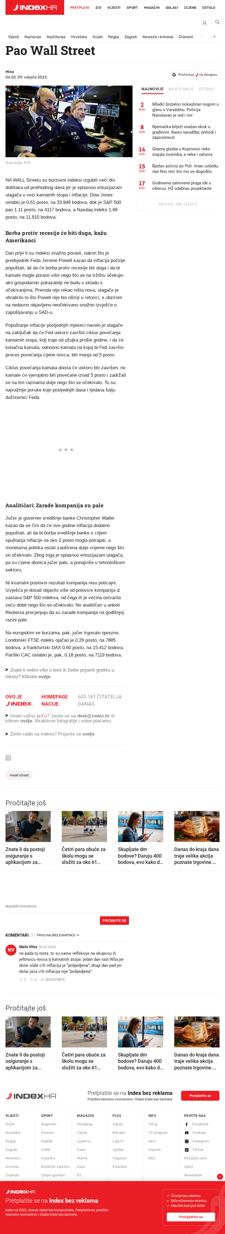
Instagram (200, 1141)
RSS (151, 1158)
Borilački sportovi (55, 1167)
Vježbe (118, 1150)
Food (81, 1150)
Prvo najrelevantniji (56, 935)
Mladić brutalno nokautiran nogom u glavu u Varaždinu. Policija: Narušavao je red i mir (185, 110)
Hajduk (47, 1141)
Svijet (97, 37)
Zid (98, 8)
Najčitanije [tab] (181, 89)
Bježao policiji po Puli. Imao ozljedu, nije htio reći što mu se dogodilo (185, 169)
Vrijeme (154, 1150)
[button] (12, 825)
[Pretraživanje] (215, 23)
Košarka (48, 1158)
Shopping (84, 1124)
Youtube (199, 1133)
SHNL (46, 1150)
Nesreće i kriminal (157, 37)
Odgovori (120, 1158)
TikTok (198, 1150)
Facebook (200, 1124)
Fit (79, 1175)
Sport (132, 8)
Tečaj (153, 1124)
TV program (158, 1133)
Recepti (119, 1133)
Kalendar (120, 1167)
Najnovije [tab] (153, 89)
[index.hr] (34, 7)
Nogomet (48, 1124)
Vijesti (114, 8)
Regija (113, 37)
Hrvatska (79, 37)
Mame (82, 1158)
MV (11, 950)
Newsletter (193, 1175)
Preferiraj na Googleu (197, 75)
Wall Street (19, 775)
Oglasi (172, 8)
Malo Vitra (28, 947)
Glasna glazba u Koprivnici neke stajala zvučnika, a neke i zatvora (182, 151)
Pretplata (79, 8)
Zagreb (131, 37)
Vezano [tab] (206, 89)
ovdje (26, 720)
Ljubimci (84, 1141)
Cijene (190, 8)
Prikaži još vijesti (178, 204)
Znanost (186, 37)
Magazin (85, 1116)
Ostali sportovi (53, 1175)
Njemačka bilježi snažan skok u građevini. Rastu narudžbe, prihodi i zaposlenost (184, 132)
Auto (81, 1167)
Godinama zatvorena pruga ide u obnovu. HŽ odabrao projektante (182, 186)
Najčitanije (56, 37)
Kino (152, 1141)
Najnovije (32, 37)
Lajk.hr (118, 1141)
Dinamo (47, 1133)
